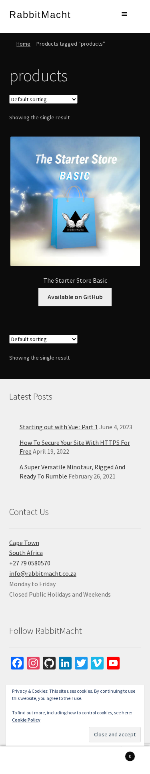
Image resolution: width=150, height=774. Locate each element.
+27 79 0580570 (29, 563)
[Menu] (123, 14)
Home (23, 43)
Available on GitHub (75, 297)
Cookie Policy (26, 720)
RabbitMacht (40, 14)
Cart (115, 753)
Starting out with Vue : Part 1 (59, 427)
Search (75, 760)
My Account (25, 760)
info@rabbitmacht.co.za (42, 573)
